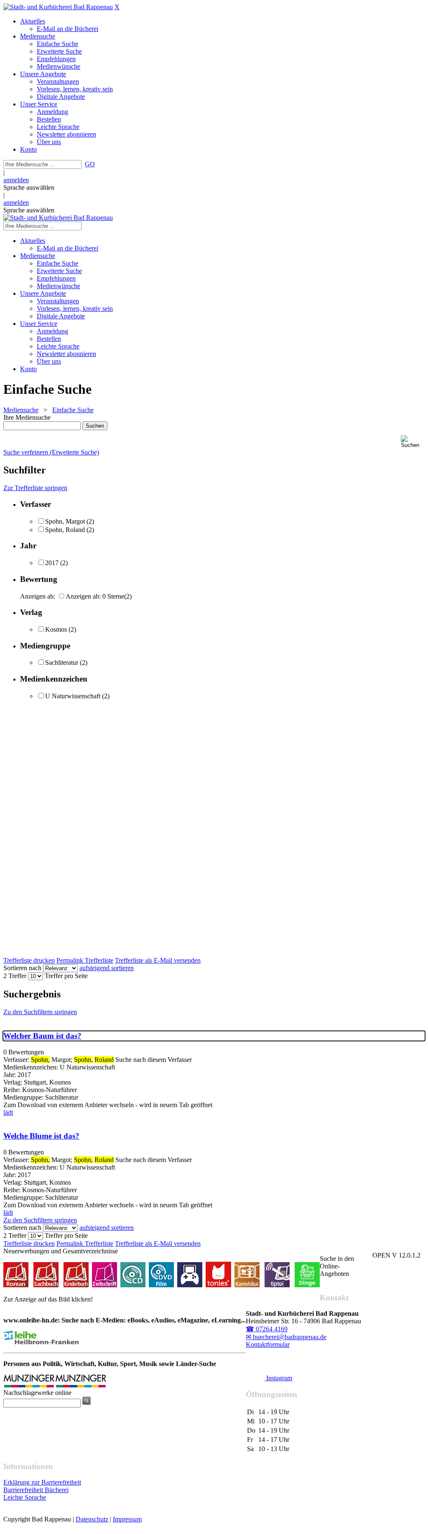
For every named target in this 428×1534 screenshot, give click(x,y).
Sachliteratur (61, 662)
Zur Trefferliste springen (35, 487)
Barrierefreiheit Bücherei (36, 1489)
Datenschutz (92, 1519)
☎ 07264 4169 (267, 1329)
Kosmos (56, 629)
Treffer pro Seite (66, 975)
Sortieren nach (22, 967)
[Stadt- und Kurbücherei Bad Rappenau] (58, 6)
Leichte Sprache (24, 1497)
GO (90, 164)
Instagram (278, 1378)
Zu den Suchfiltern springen (40, 1011)
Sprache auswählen (28, 187)
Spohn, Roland (65, 529)
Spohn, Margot (65, 521)
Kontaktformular (268, 1344)
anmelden (16, 179)
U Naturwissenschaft (72, 696)
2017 (52, 562)
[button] (413, 441)
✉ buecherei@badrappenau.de (286, 1336)
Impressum (127, 1519)
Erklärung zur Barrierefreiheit (42, 1482)
